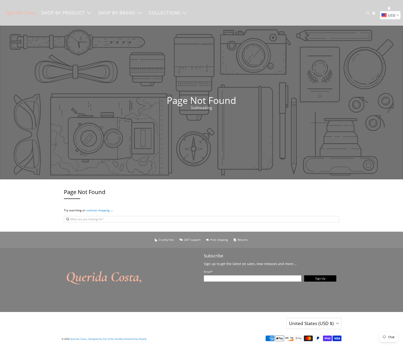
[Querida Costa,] (20, 13)
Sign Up (320, 278)
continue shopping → (99, 210)
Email (208, 272)
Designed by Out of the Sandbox (106, 338)
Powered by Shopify (135, 338)
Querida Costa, (78, 338)
